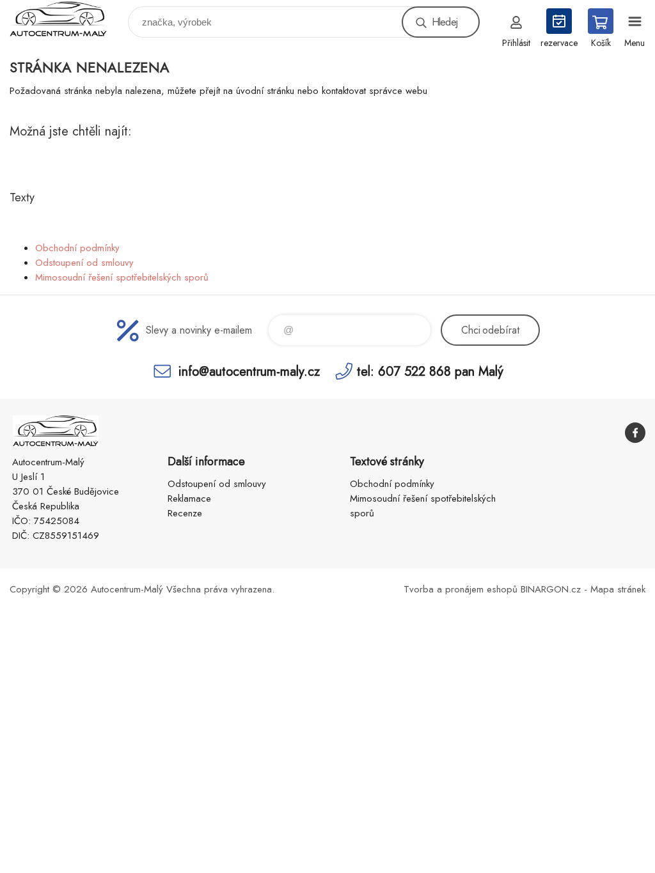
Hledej (444, 22)
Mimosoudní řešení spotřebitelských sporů (122, 277)
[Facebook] (635, 432)
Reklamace (189, 498)
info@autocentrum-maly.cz (249, 371)
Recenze (185, 513)
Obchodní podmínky (77, 248)
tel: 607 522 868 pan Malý (430, 371)
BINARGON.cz (551, 589)
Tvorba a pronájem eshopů (460, 589)
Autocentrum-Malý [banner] (66, 19)
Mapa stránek (617, 589)
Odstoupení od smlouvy (84, 263)
